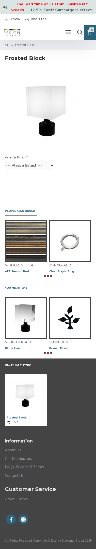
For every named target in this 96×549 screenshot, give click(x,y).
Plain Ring (60, 271)
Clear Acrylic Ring (21, 271)
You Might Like (16, 287)
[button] (45, 276)
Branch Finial (22, 348)
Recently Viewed (18, 364)
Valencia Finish (15, 157)
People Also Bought (21, 211)
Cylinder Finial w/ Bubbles (75, 348)
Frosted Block (17, 417)
